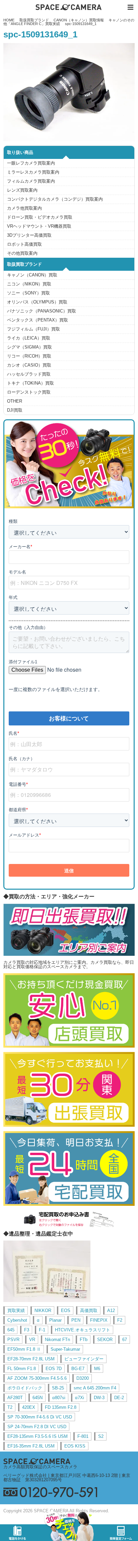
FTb (83, 1339)
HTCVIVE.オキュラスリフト (82, 1329)
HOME (8, 20)
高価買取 (88, 1310)
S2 (101, 1436)
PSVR (13, 1339)
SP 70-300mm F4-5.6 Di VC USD (39, 1416)
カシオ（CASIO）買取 (29, 365)
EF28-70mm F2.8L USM (31, 1358)
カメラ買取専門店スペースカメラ (69, 7)
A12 (111, 1310)
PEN (75, 1320)
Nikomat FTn (57, 1339)
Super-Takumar (65, 1349)
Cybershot (17, 1320)
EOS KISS (74, 1446)
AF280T (15, 1397)
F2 (119, 1320)
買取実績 (16, 1310)
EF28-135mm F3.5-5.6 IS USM (37, 1436)
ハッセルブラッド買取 (29, 374)
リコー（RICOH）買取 (29, 356)
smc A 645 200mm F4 (95, 1387)
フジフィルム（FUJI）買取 (33, 329)
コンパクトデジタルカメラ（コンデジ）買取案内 (55, 199)
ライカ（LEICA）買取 (28, 338)
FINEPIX (99, 1320)
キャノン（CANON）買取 (32, 274)
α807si (58, 1397)
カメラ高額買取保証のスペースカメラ (40, 1466)
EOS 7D (54, 1368)
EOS (65, 1310)
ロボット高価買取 (24, 244)
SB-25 (58, 1387)
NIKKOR (42, 1310)
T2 (9, 1407)
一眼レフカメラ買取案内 (31, 163)
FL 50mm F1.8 (21, 1368)
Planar (55, 1320)
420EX (28, 1407)
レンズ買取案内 (22, 190)
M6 (97, 1368)
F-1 (42, 1329)
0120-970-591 (68, 1492)
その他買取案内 (22, 253)
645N (37, 1397)
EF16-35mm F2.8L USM (31, 1446)
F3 (26, 1329)
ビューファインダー (84, 1358)
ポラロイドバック (24, 1387)
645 (10, 1329)
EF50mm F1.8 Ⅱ (24, 1349)
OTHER (14, 401)
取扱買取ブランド (34, 20)
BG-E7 (77, 1368)
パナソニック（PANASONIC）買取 (41, 310)
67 (124, 1339)
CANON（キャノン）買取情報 (79, 20)
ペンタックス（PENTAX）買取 (37, 319)
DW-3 (99, 1397)
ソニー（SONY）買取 (28, 292)
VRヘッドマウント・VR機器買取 (39, 226)
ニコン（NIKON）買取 (29, 283)
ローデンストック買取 (29, 392)
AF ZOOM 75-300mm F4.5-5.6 (37, 1378)
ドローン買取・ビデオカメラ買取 (39, 217)
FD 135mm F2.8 (60, 1407)
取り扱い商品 (20, 152)
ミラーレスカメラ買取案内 (33, 172)
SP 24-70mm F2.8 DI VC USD (36, 1426)
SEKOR (105, 1339)
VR (32, 1339)
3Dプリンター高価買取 (29, 235)
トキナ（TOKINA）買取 (30, 383)
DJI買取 (14, 410)
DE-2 (119, 1397)
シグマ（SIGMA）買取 (29, 347)
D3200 (82, 1378)
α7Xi (79, 1397)
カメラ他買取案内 (24, 208)
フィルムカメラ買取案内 (31, 181)
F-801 (82, 1436)
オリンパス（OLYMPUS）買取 (37, 301)
